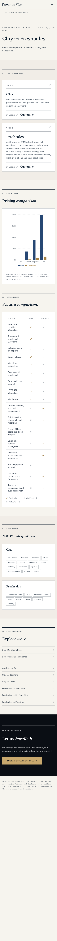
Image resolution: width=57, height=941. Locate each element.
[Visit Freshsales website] (50, 127)
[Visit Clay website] (50, 85)
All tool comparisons (16, 13)
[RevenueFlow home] (12, 4)
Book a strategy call (20, 761)
